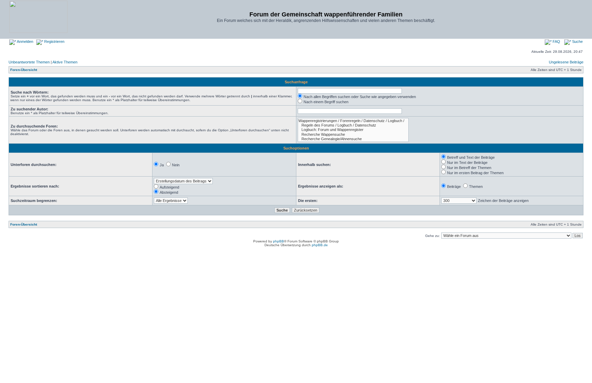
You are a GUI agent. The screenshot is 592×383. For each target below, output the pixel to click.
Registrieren (53, 41)
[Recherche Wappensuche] (353, 134)
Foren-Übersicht (23, 70)
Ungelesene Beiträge (566, 62)
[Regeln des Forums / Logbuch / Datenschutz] (353, 125)
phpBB (278, 241)
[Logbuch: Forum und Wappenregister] (353, 130)
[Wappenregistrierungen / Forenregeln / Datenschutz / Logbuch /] (353, 121)
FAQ (556, 41)
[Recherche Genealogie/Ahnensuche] (353, 139)
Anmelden (24, 41)
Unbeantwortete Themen (29, 62)
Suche (577, 41)
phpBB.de (320, 245)
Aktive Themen (64, 62)
